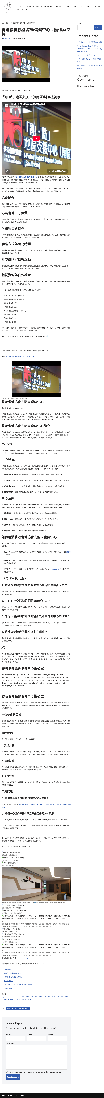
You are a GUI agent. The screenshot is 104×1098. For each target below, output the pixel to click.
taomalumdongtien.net (25, 958)
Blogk (74, 6)
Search (80, 23)
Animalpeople (22, 9)
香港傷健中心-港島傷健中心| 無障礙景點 (18, 984)
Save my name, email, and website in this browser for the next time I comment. (35, 1072)
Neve (3, 1095)
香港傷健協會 (8, 981)
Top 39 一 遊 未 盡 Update (86, 55)
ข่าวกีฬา (98, 6)
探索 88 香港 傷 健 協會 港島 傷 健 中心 (20, 356)
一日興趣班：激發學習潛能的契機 (89, 42)
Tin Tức (66, 6)
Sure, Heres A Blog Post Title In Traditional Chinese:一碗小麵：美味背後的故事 (89, 48)
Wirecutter (88, 6)
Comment (10, 1044)
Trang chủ (20, 6)
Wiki (80, 6)
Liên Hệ (58, 6)
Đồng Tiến (6, 38)
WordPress (20, 1095)
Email (29, 1035)
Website (51, 1035)
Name (8, 1035)
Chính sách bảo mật (34, 6)
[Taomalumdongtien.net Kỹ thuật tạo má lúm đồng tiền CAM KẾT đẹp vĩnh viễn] (8, 8)
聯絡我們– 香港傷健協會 (12, 973)
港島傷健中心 (8, 969)
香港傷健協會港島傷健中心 (13, 977)
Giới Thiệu (48, 6)
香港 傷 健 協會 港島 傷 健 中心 (26, 177)
